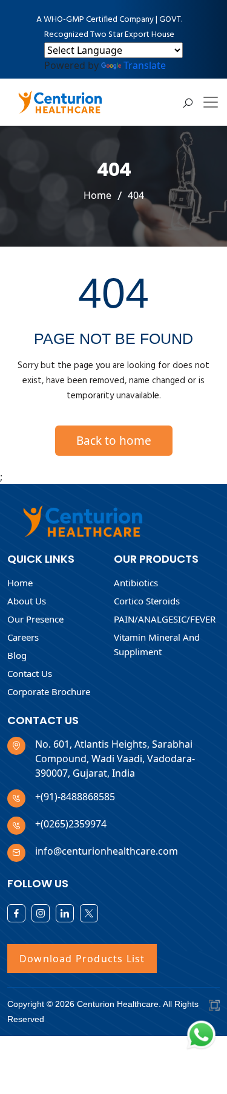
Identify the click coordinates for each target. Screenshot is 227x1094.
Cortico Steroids (147, 601)
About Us (26, 601)
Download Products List (82, 958)
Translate (144, 65)
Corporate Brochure (48, 691)
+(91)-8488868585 (75, 796)
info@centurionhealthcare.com (106, 851)
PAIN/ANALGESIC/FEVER (164, 619)
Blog (17, 655)
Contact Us (29, 673)
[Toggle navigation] (210, 102)
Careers (23, 637)
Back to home (113, 440)
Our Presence (35, 619)
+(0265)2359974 (71, 823)
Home (97, 195)
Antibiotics (136, 583)
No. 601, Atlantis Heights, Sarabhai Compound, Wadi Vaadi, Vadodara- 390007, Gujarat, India (115, 758)
